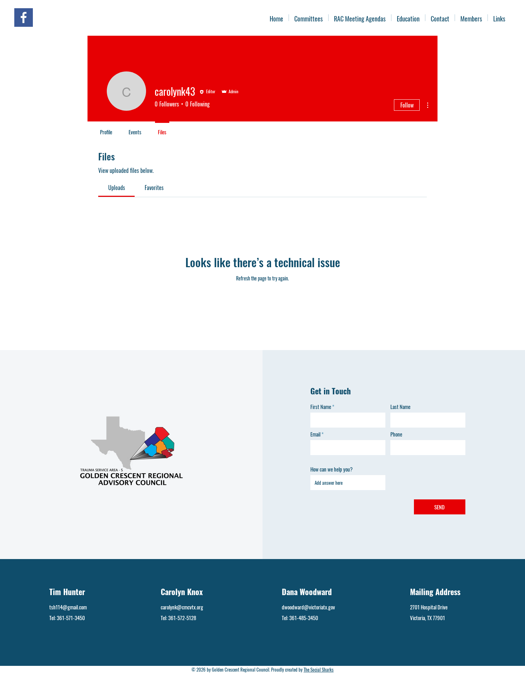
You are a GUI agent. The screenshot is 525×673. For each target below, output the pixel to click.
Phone (396, 434)
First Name (320, 406)
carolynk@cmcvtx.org (182, 607)
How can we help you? (331, 469)
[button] (471, 17)
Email (315, 434)
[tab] (116, 187)
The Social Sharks (319, 669)
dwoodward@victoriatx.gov (308, 607)
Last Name (400, 406)
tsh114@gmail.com (68, 607)
